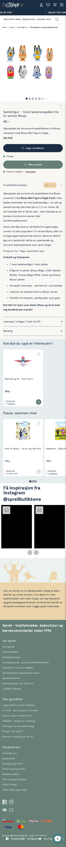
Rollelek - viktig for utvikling (18, 721)
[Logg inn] (41, 5)
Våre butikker (10, 652)
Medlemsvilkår (10, 774)
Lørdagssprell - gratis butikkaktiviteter (25, 662)
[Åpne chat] (58, 838)
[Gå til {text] (4, 802)
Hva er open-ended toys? (17, 715)
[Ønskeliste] (48, 5)
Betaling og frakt (12, 763)
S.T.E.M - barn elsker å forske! (20, 710)
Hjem (4, 27)
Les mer (8, 137)
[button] (27, 99)
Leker (12, 27)
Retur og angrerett (13, 769)
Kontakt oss (9, 753)
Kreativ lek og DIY (12, 731)
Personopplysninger (14, 779)
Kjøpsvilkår (8, 758)
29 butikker (53, 473)
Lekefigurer (22, 27)
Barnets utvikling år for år (17, 736)
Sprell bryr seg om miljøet (17, 667)
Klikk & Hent (9, 784)
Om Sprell (8, 647)
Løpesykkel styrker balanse (18, 705)
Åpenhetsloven (11, 678)
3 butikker (11, 404)
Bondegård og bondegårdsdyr (44, 27)
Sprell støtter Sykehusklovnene (20, 673)
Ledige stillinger (11, 688)
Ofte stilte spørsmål (14, 790)
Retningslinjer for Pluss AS (18, 683)
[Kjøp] (38, 402)
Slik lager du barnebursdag (18, 726)
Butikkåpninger (11, 657)
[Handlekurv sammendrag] (55, 5)
